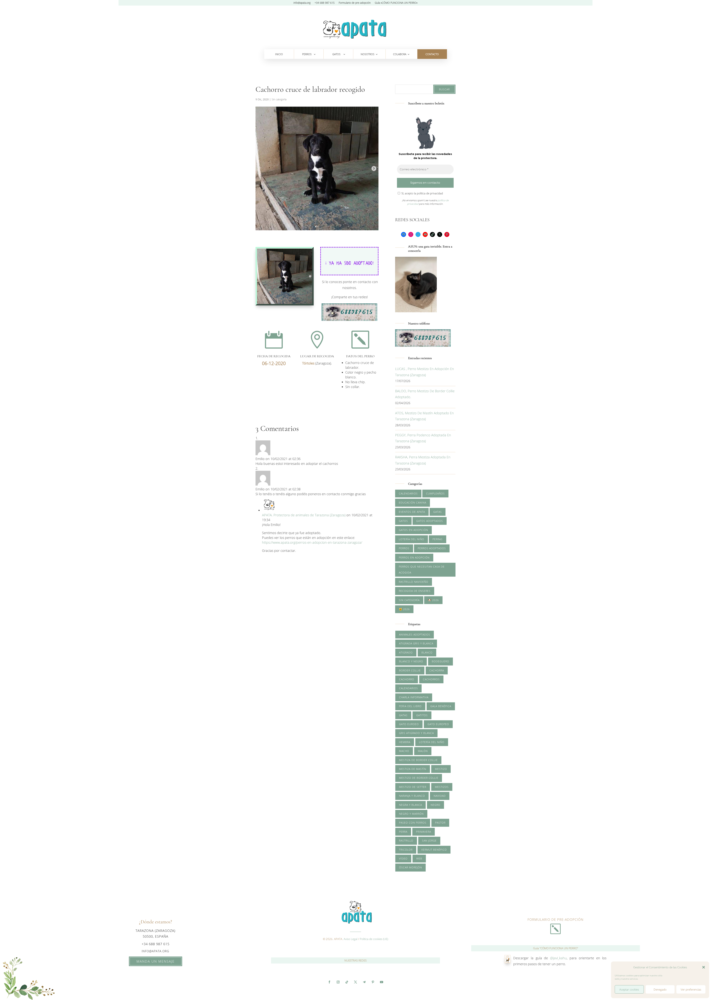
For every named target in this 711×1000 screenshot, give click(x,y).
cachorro (406, 679)
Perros (404, 548)
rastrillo (406, 840)
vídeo (403, 858)
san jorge (429, 840)
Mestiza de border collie (418, 760)
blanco (427, 652)
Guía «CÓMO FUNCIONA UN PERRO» (396, 2)
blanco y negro (411, 661)
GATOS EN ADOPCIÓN (413, 530)
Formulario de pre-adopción (355, 2)
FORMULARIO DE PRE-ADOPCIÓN (555, 919)
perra (403, 831)
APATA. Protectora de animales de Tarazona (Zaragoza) (304, 515)
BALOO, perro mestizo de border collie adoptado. (425, 394)
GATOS (336, 54)
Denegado (660, 989)
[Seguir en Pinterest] (373, 982)
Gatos (403, 521)
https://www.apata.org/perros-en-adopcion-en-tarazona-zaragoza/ (312, 542)
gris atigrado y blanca (416, 733)
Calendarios (408, 493)
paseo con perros (412, 822)
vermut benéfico (434, 849)
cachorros (431, 679)
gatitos (422, 715)
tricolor (406, 849)
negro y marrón (411, 813)
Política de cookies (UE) (374, 939)
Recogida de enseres (414, 591)
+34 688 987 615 (325, 2)
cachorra (436, 670)
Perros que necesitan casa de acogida (422, 569)
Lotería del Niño (411, 539)
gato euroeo (409, 724)
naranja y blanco (412, 795)
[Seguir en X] (355, 982)
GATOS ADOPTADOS (429, 521)
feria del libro (410, 706)
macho (404, 751)
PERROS (307, 54)
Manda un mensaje (155, 961)
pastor (440, 822)
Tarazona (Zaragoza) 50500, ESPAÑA (155, 933)
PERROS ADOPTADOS (432, 548)
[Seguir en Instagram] (338, 982)
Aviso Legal (350, 939)
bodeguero (440, 661)
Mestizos (442, 787)
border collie (410, 670)
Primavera (423, 831)
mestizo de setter (412, 787)
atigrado (406, 652)
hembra (404, 742)
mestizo (441, 769)
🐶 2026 (433, 600)
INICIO (279, 54)
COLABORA (399, 54)
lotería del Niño (431, 742)
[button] (703, 967)
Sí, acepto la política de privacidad (422, 193)
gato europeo (438, 724)
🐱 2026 (404, 609)
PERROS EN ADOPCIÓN (414, 557)
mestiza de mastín (412, 769)
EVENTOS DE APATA (412, 512)
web (419, 858)
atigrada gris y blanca (416, 643)
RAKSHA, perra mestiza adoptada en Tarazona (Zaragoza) (422, 460)
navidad (440, 795)
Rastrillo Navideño (413, 581)
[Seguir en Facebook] (329, 982)
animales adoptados (414, 634)
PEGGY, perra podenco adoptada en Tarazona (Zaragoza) (423, 438)
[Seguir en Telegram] (364, 982)
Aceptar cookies (629, 989)
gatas (403, 715)
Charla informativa (413, 697)
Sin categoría (279, 99)
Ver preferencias (691, 989)
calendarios (408, 688)
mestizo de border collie (418, 778)
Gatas (437, 512)
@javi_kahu (558, 958)
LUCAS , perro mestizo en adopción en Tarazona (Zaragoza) (424, 372)
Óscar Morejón (410, 867)
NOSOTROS (367, 54)
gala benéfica (440, 706)
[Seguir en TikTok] (347, 982)
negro (435, 805)
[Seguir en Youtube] (382, 982)
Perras (438, 539)
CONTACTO (432, 54)
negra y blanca (410, 805)
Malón (423, 751)
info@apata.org (302, 2)
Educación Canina (412, 502)
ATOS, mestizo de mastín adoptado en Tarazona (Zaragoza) (424, 416)
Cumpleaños (435, 493)
